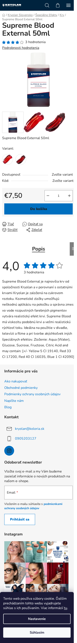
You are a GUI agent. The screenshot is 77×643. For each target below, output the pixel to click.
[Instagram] (9, 451)
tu (65, 608)
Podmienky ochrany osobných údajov (32, 394)
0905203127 (25, 438)
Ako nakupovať (15, 381)
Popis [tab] (38, 248)
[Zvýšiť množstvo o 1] (69, 195)
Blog (8, 407)
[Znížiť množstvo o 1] (48, 195)
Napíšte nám (14, 400)
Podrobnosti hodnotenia (20, 47)
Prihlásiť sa (19, 519)
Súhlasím (37, 632)
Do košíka (38, 209)
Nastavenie (37, 619)
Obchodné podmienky (21, 387)
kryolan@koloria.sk (29, 428)
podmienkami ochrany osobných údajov (33, 506)
